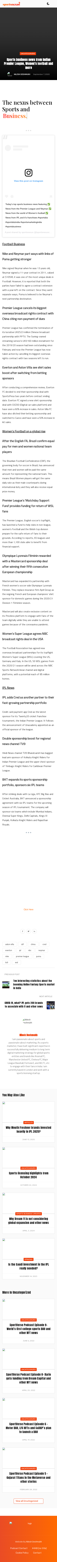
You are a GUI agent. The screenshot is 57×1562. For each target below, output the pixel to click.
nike (7, 956)
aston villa (9, 944)
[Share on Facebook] (22, 931)
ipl (20, 950)
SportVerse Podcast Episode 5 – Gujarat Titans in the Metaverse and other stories (28, 1477)
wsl (16, 962)
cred (44, 944)
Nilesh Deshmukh (22, 74)
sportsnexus (27, 232)
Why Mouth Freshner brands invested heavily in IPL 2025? (28, 1129)
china (33, 944)
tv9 (6, 962)
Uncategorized (28, 54)
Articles (28, 1123)
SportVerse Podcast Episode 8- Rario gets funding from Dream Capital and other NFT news (28, 1378)
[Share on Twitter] (28, 931)
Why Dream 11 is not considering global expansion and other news (28, 1221)
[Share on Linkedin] (34, 931)
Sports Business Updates (28, 1214)
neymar (41, 950)
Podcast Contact (19, 1548)
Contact (37, 1553)
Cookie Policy (22, 1553)
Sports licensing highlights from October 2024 (28, 1175)
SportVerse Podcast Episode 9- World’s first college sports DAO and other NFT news (28, 1329)
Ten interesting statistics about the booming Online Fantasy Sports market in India (34, 984)
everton (8, 950)
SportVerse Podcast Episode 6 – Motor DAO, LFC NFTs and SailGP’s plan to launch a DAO (28, 1428)
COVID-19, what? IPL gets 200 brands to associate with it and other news (24, 1004)
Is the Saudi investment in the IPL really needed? (28, 1266)
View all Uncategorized (27, 1501)
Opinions (28, 1259)
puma (38, 956)
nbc (29, 950)
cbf (22, 944)
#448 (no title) (39, 1548)
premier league (22, 956)
